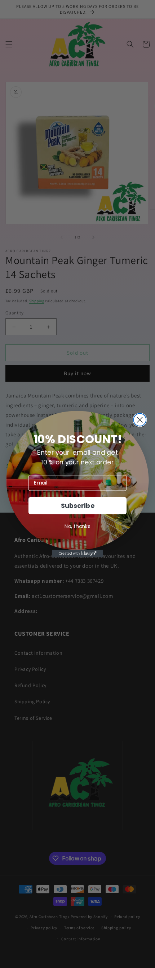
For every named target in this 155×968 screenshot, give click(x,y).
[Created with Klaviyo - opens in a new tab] (77, 553)
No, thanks (77, 526)
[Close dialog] (139, 419)
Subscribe (77, 505)
